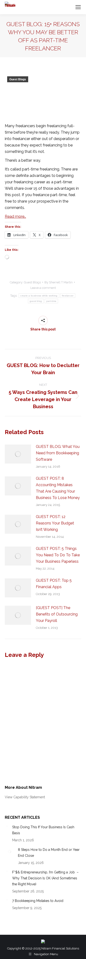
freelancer (68, 295)
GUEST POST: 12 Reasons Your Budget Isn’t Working (55, 523)
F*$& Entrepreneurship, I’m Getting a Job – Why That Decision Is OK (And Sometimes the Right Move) (45, 878)
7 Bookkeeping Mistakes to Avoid (37, 901)
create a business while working (38, 295)
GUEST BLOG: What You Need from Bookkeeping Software (58, 453)
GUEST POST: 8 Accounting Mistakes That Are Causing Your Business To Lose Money (58, 488)
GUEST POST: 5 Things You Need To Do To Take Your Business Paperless (58, 555)
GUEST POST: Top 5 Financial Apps (54, 583)
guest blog (36, 301)
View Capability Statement (25, 797)
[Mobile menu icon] (78, 7)
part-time (51, 301)
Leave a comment (43, 288)
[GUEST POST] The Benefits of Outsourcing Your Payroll (57, 614)
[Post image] (18, 454)
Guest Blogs (17, 79)
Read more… (15, 216)
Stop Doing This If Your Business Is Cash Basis (43, 830)
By (58, 282)
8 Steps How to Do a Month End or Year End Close (49, 852)
